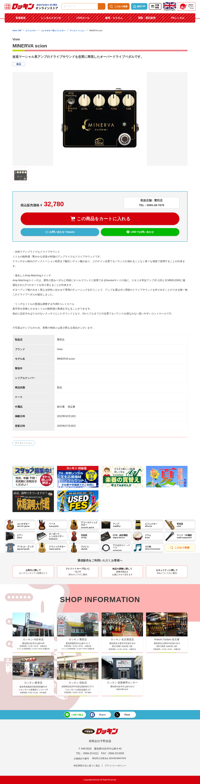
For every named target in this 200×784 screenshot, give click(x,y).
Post (127, 714)
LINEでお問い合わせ (142, 232)
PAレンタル (178, 18)
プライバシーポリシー (115, 765)
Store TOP (17, 30)
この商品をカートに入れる (104, 218)
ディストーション (77, 30)
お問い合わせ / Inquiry (62, 232)
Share (102, 714)
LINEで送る (77, 714)
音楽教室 (21, 18)
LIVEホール (83, 18)
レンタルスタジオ (51, 18)
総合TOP (141, 6)
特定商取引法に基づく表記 (87, 765)
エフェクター (31, 30)
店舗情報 (157, 6)
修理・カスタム (114, 18)
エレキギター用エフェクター (53, 30)
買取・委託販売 (147, 18)
